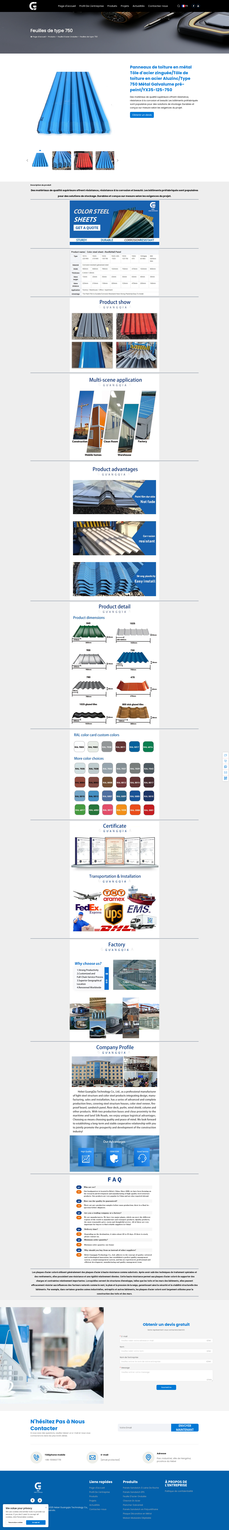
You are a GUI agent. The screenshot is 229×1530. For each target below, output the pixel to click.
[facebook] (32, 1500)
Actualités (139, 6)
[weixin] (225, 778)
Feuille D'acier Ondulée (68, 36)
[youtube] (40, 1500)
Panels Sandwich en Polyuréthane (140, 1509)
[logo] (33, 5)
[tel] (225, 761)
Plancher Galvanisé (133, 1505)
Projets (125, 6)
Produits (112, 6)
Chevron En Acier (131, 1500)
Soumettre (166, 1387)
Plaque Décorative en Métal (137, 1513)
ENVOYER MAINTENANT (185, 1427)
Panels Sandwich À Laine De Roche (141, 1487)
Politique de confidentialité (179, 1491)
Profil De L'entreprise (91, 6)
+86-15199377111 (53, 1459)
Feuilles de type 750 (89, 36)
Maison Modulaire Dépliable (137, 1517)
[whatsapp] (225, 767)
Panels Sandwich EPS (133, 1492)
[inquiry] (225, 755)
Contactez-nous (158, 6)
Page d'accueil (67, 6)
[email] (225, 772)
